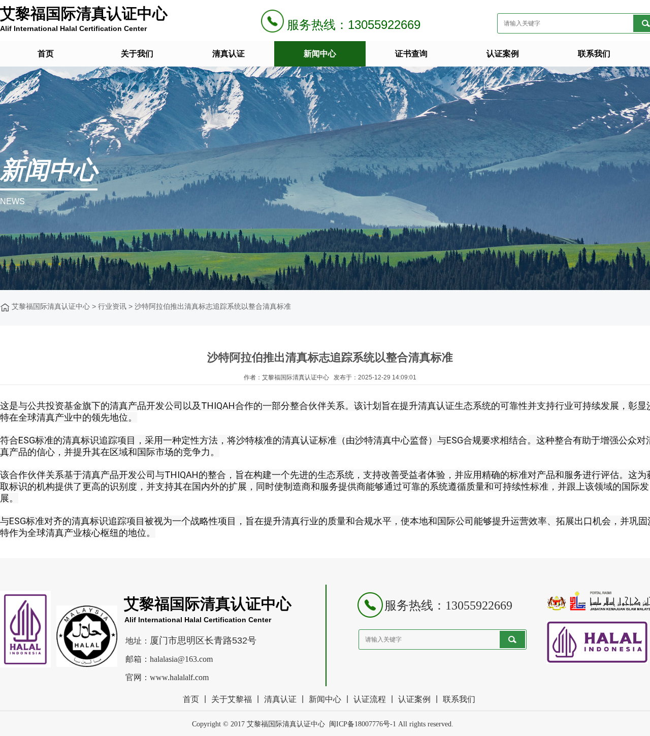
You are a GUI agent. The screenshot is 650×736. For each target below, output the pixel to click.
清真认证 (228, 53)
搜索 (512, 639)
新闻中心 (320, 53)
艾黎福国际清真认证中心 (51, 306)
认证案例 (502, 53)
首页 (46, 53)
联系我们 (594, 53)
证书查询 (411, 53)
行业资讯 (112, 306)
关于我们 (137, 53)
